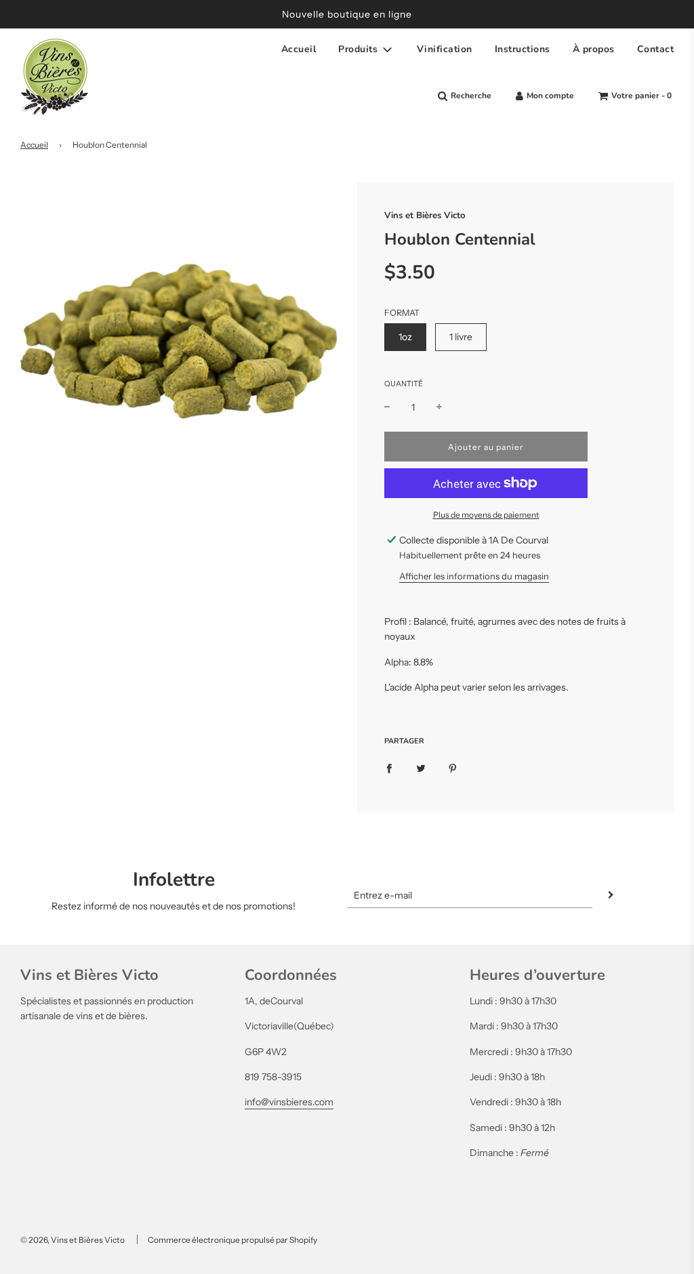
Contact (655, 49)
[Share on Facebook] (389, 767)
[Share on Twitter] (421, 767)
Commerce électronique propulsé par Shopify (232, 1240)
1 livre (460, 337)
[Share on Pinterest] (453, 767)
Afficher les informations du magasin (474, 576)
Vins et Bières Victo (425, 215)
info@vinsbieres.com (289, 1102)
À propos (594, 49)
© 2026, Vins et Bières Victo (72, 1240)
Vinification (444, 49)
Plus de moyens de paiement (486, 515)
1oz (405, 337)
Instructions (522, 49)
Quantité (403, 383)
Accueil (299, 49)
